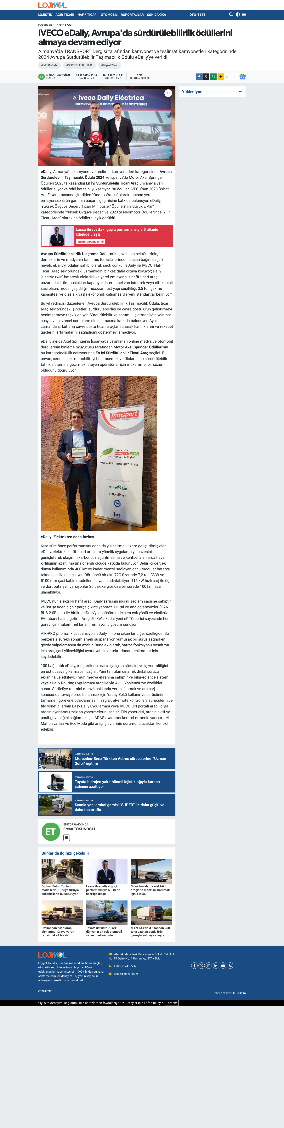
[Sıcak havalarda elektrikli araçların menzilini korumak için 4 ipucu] (151, 871)
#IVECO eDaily (49, 65)
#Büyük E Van (109, 65)
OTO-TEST (198, 15)
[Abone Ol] (242, 76)
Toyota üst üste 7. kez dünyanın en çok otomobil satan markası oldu (104, 931)
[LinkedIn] (216, 965)
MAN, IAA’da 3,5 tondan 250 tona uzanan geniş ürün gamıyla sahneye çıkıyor (150, 931)
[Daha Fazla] (221, 76)
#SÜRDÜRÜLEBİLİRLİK (79, 65)
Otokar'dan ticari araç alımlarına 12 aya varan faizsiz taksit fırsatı (58, 931)
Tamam (171, 1003)
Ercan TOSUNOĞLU (79, 829)
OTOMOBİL (109, 15)
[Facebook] (194, 965)
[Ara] (231, 15)
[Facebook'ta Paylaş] (199, 76)
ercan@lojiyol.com (126, 973)
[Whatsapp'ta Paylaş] (213, 76)
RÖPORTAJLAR (132, 15)
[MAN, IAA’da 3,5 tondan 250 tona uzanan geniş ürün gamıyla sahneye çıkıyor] (151, 913)
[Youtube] (223, 965)
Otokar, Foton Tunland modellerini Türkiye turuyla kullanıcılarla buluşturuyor (60, 889)
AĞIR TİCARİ (64, 15)
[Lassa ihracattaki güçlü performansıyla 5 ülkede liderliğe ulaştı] (107, 871)
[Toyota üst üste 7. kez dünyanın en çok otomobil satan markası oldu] (107, 913)
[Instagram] (209, 965)
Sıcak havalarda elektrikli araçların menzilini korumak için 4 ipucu (150, 889)
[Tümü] (240, 92)
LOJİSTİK (45, 15)
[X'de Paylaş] (205, 76)
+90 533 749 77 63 (125, 966)
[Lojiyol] (52, 5)
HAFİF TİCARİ (87, 15)
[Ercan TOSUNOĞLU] (51, 831)
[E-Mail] (66, 838)
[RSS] (230, 965)
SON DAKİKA (156, 15)
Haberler (45, 24)
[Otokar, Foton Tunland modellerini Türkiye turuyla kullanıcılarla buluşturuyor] (62, 871)
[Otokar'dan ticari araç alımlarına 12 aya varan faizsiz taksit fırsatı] (62, 913)
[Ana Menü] (243, 15)
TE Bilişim (239, 993)
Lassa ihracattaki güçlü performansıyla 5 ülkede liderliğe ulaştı (103, 889)
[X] (201, 965)
